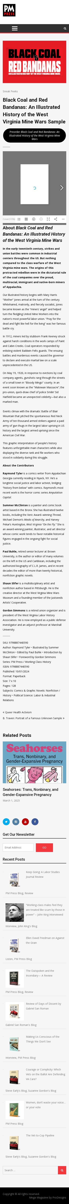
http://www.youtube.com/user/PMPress (25, 821)
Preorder (34, 135)
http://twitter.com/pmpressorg (6, 821)
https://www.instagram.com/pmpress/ (15, 821)
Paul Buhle (10, 551)
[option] (34, 771)
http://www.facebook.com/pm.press (34, 821)
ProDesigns (59, 1197)
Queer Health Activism (18, 712)
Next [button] (63, 776)
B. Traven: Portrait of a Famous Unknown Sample (32, 718)
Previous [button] (5, 776)
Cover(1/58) (9, 219)
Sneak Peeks (10, 91)
